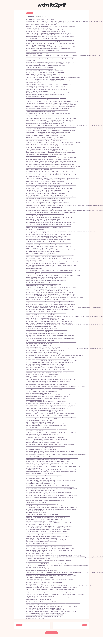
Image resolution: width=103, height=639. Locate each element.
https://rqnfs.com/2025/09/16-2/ (34, 611)
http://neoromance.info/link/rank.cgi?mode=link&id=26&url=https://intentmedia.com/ (47, 291)
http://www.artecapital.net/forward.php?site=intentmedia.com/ (42, 198)
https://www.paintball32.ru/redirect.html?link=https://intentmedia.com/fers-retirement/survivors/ (50, 57)
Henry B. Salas (30, 16)
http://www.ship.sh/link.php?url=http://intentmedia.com (50, 256)
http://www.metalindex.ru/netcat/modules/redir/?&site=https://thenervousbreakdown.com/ (48, 476)
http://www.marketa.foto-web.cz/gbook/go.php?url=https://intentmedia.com (54, 144)
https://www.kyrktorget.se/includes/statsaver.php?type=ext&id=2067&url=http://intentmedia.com (50, 234)
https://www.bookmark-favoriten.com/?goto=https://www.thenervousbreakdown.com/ (48, 461)
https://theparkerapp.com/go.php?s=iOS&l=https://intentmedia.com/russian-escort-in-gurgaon (49, 331)
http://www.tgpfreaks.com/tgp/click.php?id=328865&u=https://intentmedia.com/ (46, 258)
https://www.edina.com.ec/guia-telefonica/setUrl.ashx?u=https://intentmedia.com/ (46, 244)
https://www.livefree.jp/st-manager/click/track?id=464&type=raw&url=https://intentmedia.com (49, 292)
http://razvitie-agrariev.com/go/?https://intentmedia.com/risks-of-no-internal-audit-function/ (49, 272)
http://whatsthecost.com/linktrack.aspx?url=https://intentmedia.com (43, 449)
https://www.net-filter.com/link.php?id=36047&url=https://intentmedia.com (45, 180)
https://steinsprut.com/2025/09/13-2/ (35, 616)
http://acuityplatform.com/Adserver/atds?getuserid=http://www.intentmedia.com (46, 72)
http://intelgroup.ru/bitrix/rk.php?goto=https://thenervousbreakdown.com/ (44, 482)
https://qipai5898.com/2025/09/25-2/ (54, 610)
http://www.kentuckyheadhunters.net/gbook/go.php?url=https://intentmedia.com (46, 313)
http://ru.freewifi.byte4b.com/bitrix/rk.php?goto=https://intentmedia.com (44, 309)
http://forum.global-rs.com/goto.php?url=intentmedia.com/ (60, 405)
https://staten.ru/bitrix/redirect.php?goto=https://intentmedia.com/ (42, 352)
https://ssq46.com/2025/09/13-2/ (55, 615)
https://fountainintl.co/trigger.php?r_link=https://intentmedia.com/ (48, 94)
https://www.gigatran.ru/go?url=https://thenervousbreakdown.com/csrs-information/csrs (48, 459)
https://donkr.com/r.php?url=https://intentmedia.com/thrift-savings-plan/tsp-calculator (47, 236)
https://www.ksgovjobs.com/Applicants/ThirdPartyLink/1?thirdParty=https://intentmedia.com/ (50, 43)
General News (29, 13)
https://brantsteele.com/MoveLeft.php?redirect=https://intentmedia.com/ (52, 103)
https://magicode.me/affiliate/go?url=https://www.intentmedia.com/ (43, 74)
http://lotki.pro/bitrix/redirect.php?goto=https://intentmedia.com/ (48, 241)
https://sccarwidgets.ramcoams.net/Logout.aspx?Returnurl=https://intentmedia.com (47, 372)
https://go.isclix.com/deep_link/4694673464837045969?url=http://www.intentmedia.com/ (48, 246)
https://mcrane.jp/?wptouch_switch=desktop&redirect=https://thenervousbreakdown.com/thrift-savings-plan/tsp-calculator (50, 579)
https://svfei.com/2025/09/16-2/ (53, 616)
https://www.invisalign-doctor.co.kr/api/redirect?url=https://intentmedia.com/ (58, 163)
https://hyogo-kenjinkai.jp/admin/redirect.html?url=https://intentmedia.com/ (44, 227)
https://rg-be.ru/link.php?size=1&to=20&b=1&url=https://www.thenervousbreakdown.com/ (54, 488)
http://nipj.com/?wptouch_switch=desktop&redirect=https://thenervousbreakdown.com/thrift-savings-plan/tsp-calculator (50, 487)
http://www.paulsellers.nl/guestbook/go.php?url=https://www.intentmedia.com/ (46, 333)
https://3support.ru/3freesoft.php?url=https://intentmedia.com (52, 415)
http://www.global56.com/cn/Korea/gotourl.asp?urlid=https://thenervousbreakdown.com (48, 516)
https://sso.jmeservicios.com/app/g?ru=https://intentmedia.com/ (42, 403)
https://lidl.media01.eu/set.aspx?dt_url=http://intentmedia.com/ (42, 110)
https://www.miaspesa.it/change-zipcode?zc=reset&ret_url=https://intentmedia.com (47, 439)
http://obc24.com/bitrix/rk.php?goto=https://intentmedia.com (41, 335)
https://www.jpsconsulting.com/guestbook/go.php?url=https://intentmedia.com (46, 407)
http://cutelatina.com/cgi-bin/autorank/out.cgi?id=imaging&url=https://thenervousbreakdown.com (50, 548)
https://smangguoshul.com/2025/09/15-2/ (55, 613)
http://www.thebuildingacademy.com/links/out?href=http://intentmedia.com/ (50, 379)
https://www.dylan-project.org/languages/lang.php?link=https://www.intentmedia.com (48, 289)
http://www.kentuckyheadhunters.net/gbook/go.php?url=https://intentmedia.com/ (46, 139)
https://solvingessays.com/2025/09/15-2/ (36, 615)
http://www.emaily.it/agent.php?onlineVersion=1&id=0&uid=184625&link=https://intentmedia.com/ (51, 175)
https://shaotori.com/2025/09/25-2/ (36, 613)
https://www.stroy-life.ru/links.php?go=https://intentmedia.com (42, 374)
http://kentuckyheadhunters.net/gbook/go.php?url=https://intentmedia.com (44, 410)
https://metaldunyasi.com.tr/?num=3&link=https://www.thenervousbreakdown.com (47, 517)
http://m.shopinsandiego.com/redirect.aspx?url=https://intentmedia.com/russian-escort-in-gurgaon (50, 451)
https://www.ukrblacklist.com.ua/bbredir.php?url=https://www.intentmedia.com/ (51, 132)
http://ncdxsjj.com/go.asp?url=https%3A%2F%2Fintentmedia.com (42, 434)
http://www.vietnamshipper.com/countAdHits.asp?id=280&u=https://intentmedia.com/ (48, 81)
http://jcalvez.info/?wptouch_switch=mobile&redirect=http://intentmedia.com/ (45, 238)
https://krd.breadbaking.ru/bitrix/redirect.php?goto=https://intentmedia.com (45, 233)
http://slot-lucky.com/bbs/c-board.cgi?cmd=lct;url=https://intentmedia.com (44, 207)
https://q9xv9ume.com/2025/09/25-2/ (35, 610)
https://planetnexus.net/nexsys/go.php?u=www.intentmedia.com (48, 359)
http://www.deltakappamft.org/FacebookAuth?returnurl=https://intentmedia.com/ (46, 79)
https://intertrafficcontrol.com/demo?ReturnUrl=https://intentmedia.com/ (53, 186)
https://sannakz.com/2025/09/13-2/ (51, 611)
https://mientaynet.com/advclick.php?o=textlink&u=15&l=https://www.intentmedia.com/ (48, 48)
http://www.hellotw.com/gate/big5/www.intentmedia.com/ (61, 342)
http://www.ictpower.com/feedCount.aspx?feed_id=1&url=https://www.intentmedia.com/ (48, 243)
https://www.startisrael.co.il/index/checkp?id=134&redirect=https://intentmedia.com (47, 350)
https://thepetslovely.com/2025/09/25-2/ (36, 618)
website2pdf (51, 5)
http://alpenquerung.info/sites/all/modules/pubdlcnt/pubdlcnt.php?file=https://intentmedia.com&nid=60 (51, 444)
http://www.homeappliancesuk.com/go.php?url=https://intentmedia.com (44, 115)
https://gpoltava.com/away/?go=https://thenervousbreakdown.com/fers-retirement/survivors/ (49, 463)
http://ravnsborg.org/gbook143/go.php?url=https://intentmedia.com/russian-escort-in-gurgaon (52, 108)
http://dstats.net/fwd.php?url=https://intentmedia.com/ (40, 164)
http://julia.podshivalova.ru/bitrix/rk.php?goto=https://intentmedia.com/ (43, 59)
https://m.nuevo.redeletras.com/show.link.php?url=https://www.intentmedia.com (51, 41)
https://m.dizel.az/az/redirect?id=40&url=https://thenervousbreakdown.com (44, 519)
